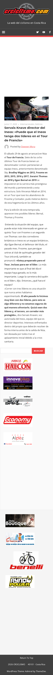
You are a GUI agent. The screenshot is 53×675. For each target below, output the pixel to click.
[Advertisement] (26, 481)
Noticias (39, 124)
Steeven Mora (28, 146)
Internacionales (27, 124)
